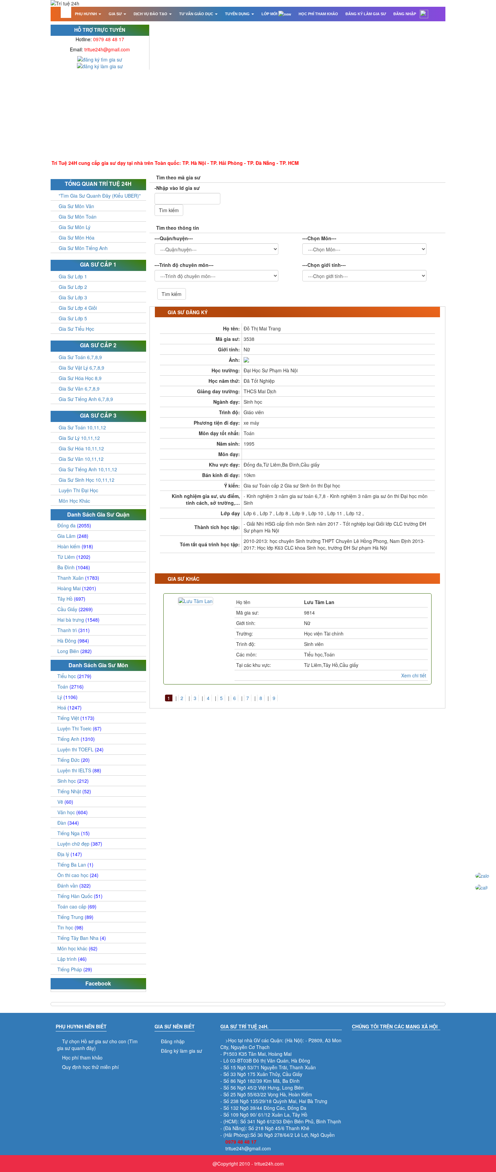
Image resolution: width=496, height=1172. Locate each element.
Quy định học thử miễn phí (90, 1067)
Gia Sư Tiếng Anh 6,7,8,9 (86, 399)
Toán (70, 686)
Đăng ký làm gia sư (181, 1050)
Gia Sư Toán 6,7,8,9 (80, 357)
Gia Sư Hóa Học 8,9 (80, 378)
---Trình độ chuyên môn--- (184, 264)
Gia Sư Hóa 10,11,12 (81, 448)
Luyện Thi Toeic (79, 728)
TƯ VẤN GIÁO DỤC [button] (196, 14)
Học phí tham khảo (82, 1057)
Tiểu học (74, 676)
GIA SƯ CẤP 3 (98, 415)
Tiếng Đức (73, 759)
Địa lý (69, 854)
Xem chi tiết (413, 675)
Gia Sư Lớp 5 (73, 318)
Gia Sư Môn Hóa (76, 237)
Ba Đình (73, 567)
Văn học (72, 812)
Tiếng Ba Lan (75, 864)
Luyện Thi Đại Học (78, 490)
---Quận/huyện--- (174, 238)
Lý (67, 697)
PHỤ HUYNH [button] (86, 14)
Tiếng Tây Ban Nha (81, 937)
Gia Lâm (72, 535)
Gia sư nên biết (175, 1026)
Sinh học (73, 780)
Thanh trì (73, 630)
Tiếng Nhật (74, 791)
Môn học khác (77, 948)
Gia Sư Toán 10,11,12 (82, 427)
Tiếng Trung (75, 917)
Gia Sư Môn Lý (74, 227)
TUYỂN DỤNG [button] (238, 14)
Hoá (69, 707)
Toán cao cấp (77, 906)
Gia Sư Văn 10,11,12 (81, 458)
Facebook (98, 983)
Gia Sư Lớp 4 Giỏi (78, 307)
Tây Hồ (71, 598)
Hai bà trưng (78, 619)
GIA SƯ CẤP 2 (98, 345)
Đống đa (74, 525)
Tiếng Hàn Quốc (80, 896)
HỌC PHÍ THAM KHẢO (318, 14)
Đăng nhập (173, 1041)
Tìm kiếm (169, 210)
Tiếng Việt (75, 718)
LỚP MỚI (269, 14)
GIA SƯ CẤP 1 (98, 264)
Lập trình (72, 958)
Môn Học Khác (74, 500)
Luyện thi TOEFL (80, 749)
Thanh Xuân (78, 577)
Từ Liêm (73, 556)
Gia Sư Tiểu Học (76, 328)
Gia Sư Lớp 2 (73, 286)
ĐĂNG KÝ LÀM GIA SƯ (366, 14)
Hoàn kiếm (75, 546)
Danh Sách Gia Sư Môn (98, 665)
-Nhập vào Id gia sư (177, 187)
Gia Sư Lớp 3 (73, 297)
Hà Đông (73, 640)
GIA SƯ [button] (116, 14)
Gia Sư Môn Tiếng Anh (83, 248)
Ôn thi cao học (78, 875)
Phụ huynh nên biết (81, 1026)
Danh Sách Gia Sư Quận (98, 514)
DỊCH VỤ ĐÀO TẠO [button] (151, 14)
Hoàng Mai (76, 588)
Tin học (70, 927)
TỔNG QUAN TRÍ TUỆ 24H (98, 184)
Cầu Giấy (75, 609)
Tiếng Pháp (74, 969)
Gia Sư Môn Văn (76, 206)
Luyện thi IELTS (79, 770)
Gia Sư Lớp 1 (73, 276)
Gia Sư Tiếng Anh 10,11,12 (88, 469)
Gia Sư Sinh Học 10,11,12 (86, 479)
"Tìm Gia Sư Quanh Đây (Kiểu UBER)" (100, 195)
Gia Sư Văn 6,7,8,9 (79, 388)
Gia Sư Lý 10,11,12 (79, 437)
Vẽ (65, 801)
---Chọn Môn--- (319, 238)
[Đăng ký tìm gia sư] (99, 58)
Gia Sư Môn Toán (78, 216)
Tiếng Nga (73, 833)
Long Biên (74, 651)
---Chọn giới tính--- (324, 264)
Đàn (68, 822)
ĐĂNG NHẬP (404, 14)
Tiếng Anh (76, 738)
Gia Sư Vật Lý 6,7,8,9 (81, 367)
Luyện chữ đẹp (79, 843)
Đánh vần (74, 885)
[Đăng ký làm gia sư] (100, 65)
